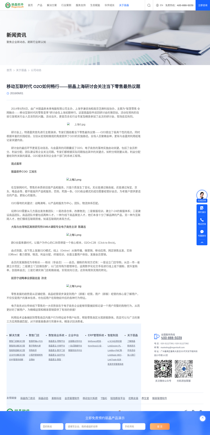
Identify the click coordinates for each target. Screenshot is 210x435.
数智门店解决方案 (17, 341)
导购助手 (33, 350)
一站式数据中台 (75, 346)
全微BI (32, 359)
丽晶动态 (43, 398)
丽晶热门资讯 (27, 398)
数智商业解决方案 (17, 346)
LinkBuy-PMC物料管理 (116, 350)
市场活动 (131, 350)
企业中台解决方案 (17, 355)
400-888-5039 (171, 337)
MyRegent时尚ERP (96, 341)
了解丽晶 (131, 341)
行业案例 (66, 5)
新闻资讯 (131, 346)
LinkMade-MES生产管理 (116, 355)
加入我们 (131, 355)
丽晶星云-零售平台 (57, 341)
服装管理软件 (159, 398)
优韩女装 (133, 398)
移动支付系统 (90, 398)
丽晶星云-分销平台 (57, 346)
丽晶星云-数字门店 (57, 350)
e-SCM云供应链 (115, 341)
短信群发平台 (117, 398)
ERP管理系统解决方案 (17, 359)
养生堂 (145, 398)
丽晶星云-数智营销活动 (57, 359)
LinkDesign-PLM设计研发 (116, 346)
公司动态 (36, 70)
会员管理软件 (72, 398)
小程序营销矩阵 (36, 355)
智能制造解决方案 (17, 350)
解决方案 (52, 5)
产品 (39, 5)
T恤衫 (104, 398)
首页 (30, 5)
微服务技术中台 (75, 350)
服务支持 (81, 5)
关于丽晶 (124, 5)
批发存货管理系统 (115, 364)
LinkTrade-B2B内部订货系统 (116, 359)
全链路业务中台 (75, 341)
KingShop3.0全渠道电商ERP (96, 346)
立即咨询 (202, 5)
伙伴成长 (110, 5)
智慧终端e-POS (36, 341)
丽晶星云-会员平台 (57, 355)
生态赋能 (95, 5)
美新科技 (56, 398)
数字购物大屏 (35, 346)
